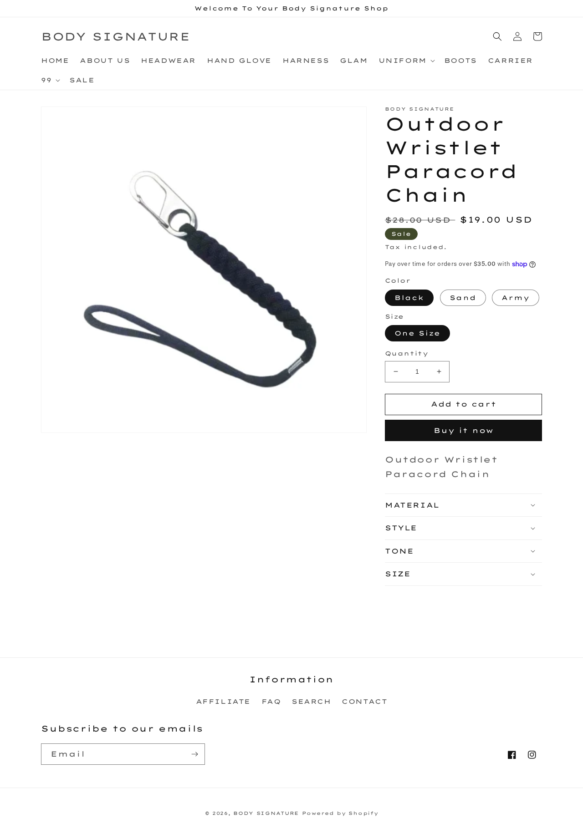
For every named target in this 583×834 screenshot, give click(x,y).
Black (409, 298)
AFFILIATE (223, 701)
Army (515, 298)
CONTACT (364, 701)
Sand (463, 298)
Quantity (406, 353)
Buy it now (464, 430)
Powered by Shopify (340, 813)
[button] (406, 60)
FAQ (271, 701)
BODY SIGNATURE (266, 813)
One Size (417, 333)
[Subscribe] (194, 754)
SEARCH (311, 701)
